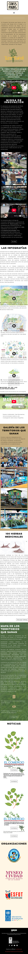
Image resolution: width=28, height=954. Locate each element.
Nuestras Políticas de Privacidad (14, 951)
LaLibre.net (19, 949)
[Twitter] (12, 945)
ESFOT (16, 227)
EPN (23, 227)
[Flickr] (17, 945)
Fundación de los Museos (9, 230)
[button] (14, 13)
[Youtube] (14, 945)
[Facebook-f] (9, 945)
